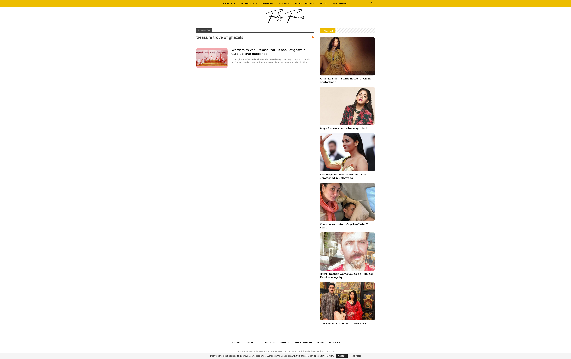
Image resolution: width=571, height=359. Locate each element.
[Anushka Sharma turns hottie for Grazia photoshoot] (347, 56)
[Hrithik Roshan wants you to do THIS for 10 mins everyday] (347, 251)
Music (323, 3)
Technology (249, 3)
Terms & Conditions (298, 351)
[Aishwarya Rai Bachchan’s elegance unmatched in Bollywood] (347, 152)
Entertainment (304, 3)
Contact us (329, 351)
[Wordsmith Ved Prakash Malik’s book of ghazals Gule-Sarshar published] (212, 58)
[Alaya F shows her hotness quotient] (347, 106)
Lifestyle (229, 3)
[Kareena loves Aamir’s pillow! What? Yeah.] (347, 202)
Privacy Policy (316, 351)
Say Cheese (339, 3)
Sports (284, 3)
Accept (341, 356)
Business (268, 3)
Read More (355, 356)
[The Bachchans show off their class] (347, 301)
